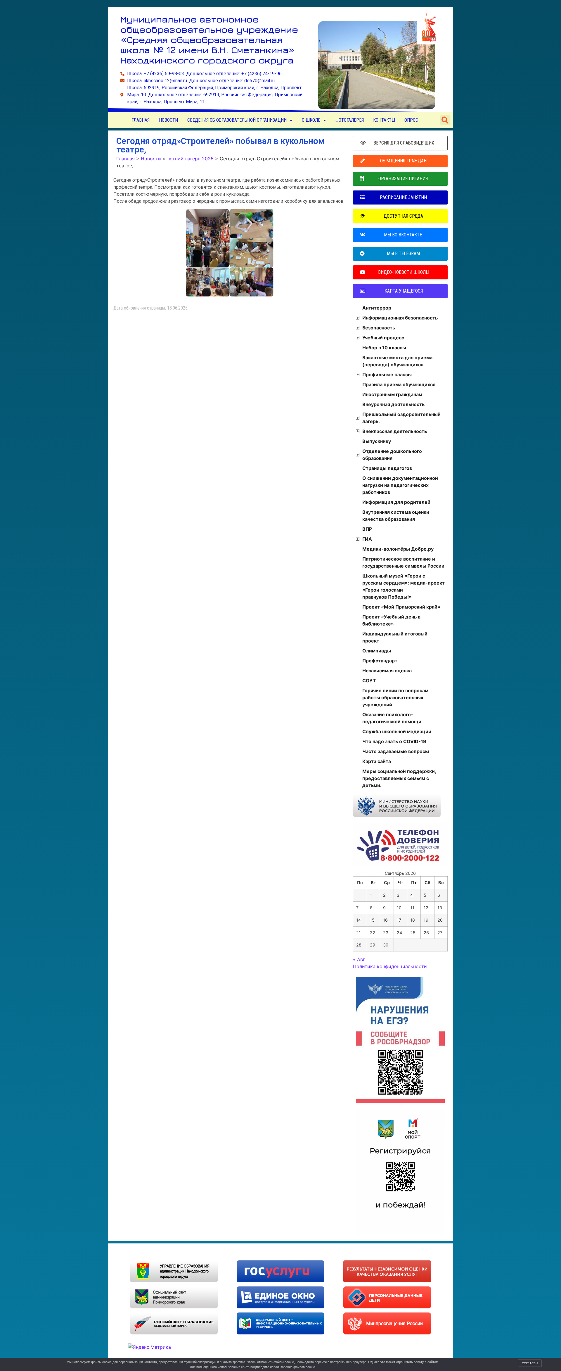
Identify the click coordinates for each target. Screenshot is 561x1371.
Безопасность (378, 328)
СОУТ (369, 680)
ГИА (367, 539)
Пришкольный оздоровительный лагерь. (401, 417)
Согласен (530, 1363)
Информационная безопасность (400, 318)
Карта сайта (376, 761)
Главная (140, 120)
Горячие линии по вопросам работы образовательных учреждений (395, 697)
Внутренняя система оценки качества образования (395, 515)
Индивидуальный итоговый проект (394, 637)
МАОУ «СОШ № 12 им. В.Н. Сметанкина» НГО (178, 1252)
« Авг (359, 959)
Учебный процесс (383, 338)
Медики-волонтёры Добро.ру (398, 549)
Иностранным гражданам (392, 394)
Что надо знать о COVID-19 (394, 741)
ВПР (367, 529)
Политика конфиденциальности (390, 966)
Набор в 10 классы (384, 348)
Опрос (411, 120)
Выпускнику (376, 441)
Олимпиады (376, 651)
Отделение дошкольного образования (392, 454)
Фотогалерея (349, 120)
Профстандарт (379, 661)
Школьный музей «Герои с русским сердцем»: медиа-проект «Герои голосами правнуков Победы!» (403, 586)
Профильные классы (387, 374)
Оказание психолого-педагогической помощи (391, 718)
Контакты (384, 120)
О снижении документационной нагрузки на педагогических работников (400, 485)
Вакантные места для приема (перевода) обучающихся (397, 361)
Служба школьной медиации (396, 731)
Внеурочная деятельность (393, 404)
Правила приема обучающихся (398, 384)
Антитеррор (376, 308)
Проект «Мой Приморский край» (401, 607)
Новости (168, 120)
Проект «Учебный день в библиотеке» (391, 620)
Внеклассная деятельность (394, 431)
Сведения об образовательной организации (237, 120)
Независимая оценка (387, 671)
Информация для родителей (396, 502)
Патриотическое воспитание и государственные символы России (403, 562)
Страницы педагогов (387, 468)
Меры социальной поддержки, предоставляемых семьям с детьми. (399, 778)
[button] (445, 120)
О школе (311, 120)
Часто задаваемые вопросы (395, 751)
